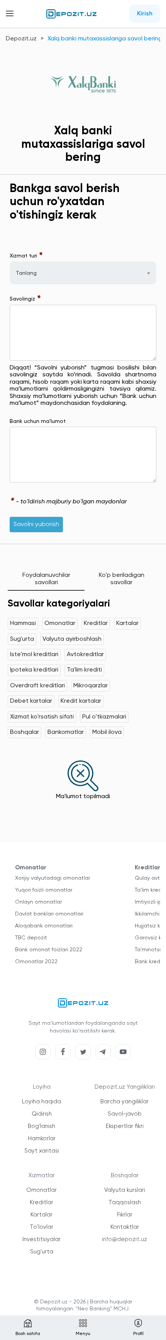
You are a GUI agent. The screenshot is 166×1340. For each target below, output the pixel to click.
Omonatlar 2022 (36, 961)
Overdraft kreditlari (37, 686)
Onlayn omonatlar (38, 902)
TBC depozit (31, 938)
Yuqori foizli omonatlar (43, 890)
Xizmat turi (26, 256)
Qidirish (42, 1114)
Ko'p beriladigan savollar (121, 578)
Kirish (144, 14)
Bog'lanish (41, 1126)
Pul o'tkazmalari (104, 717)
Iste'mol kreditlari (34, 655)
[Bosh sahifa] (71, 13)
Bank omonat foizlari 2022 (48, 949)
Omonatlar (59, 623)
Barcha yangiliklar (124, 1101)
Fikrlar (124, 1215)
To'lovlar (41, 1227)
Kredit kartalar (81, 701)
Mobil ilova (107, 732)
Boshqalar (24, 732)
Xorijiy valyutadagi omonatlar (52, 878)
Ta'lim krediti (84, 670)
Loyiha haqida (41, 1101)
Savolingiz (25, 299)
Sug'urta (22, 639)
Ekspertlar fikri (125, 1126)
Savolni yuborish (36, 524)
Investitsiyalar (41, 1239)
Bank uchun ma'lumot (38, 421)
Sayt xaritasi (41, 1151)
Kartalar (127, 623)
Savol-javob (125, 1114)
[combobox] (83, 272)
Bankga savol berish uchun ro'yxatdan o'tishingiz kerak (65, 202)
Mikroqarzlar (90, 686)
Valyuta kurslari (124, 1190)
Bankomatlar (65, 732)
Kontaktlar (124, 1227)
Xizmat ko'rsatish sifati (42, 717)
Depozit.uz (21, 39)
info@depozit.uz (124, 1239)
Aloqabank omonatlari (44, 926)
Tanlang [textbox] (26, 273)
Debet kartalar (31, 701)
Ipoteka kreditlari (34, 670)
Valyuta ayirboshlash (72, 639)
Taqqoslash (124, 1202)
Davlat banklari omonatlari (49, 914)
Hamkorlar (42, 1138)
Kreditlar (96, 623)
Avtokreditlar (85, 655)
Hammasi (23, 623)
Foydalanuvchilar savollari (46, 578)
